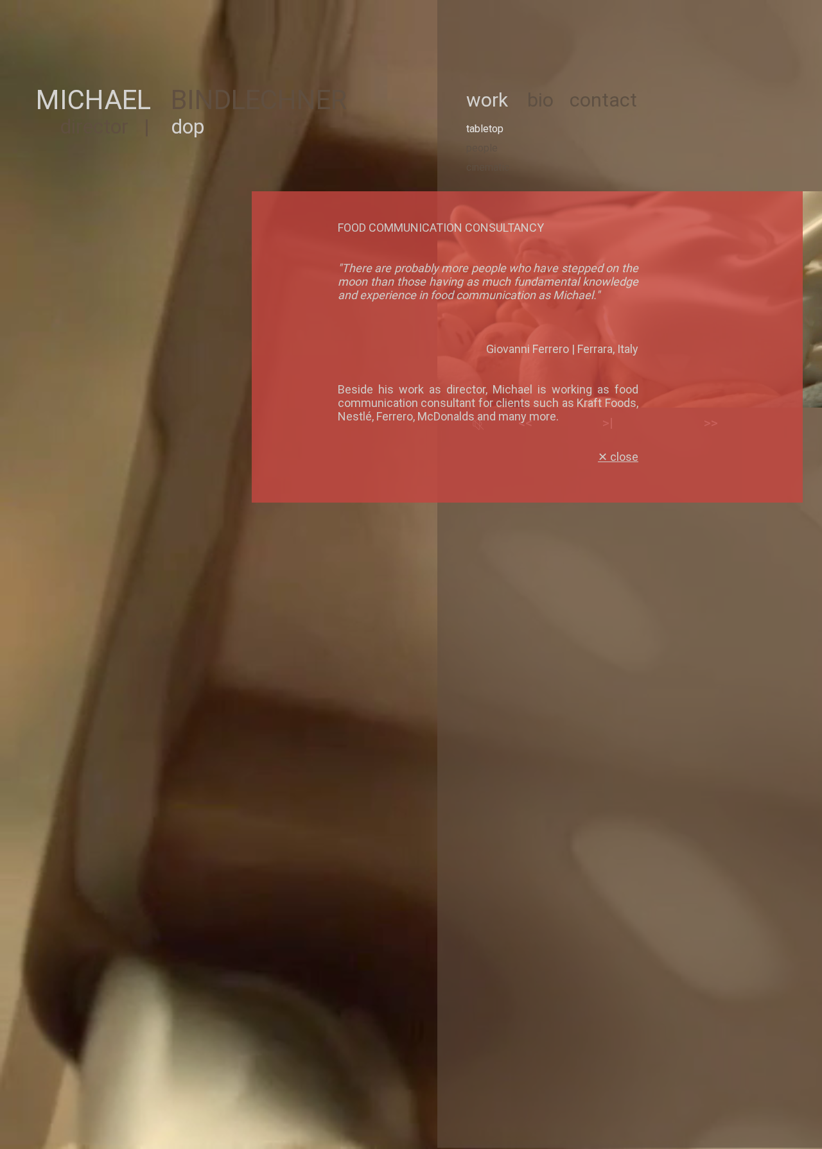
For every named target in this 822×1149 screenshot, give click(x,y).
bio (540, 100)
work (487, 100)
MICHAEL (93, 100)
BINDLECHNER (259, 100)
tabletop (484, 129)
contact (603, 100)
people (482, 148)
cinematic (487, 167)
